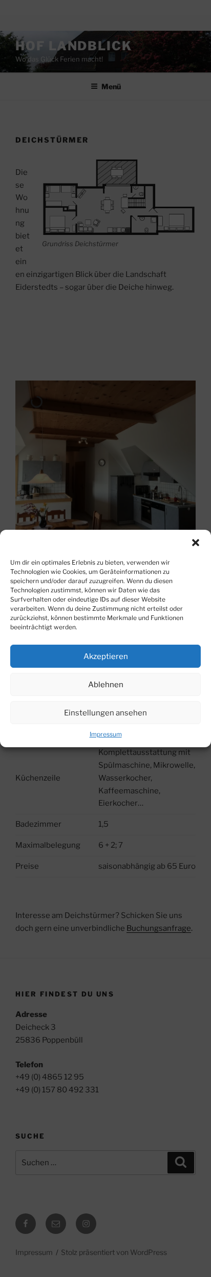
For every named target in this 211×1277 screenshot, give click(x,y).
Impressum (106, 734)
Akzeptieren (105, 656)
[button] (196, 542)
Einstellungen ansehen (105, 712)
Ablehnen (105, 684)
